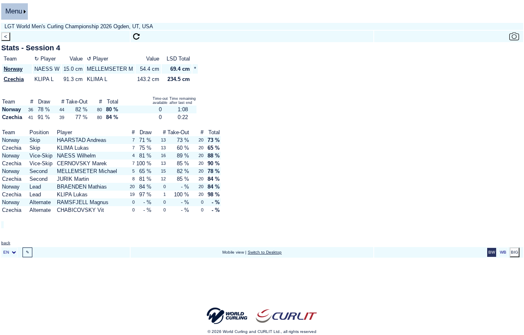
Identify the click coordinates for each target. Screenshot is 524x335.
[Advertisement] (262, 284)
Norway (13, 69)
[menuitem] (14, 11)
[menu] (14, 11)
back (5, 243)
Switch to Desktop (265, 252)
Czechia (14, 79)
